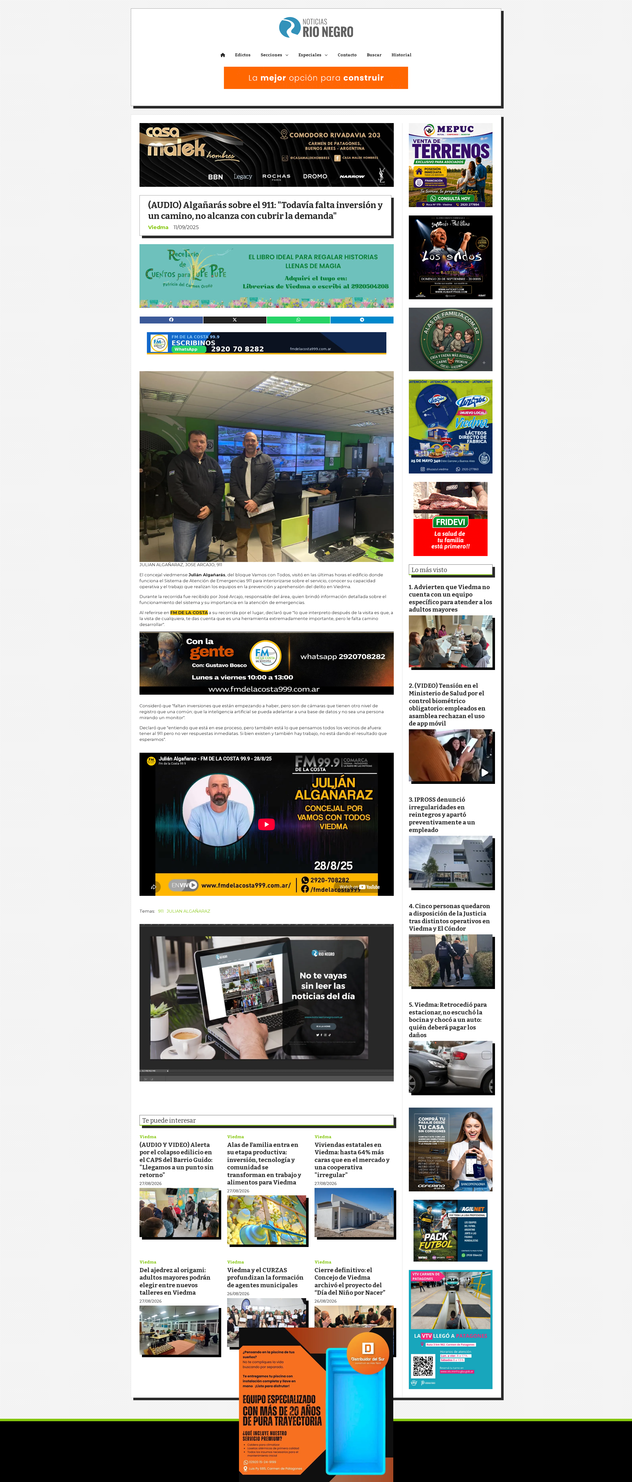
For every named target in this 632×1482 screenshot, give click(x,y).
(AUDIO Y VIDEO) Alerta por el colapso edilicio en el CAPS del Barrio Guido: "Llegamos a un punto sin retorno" (176, 1160)
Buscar (374, 55)
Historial (402, 55)
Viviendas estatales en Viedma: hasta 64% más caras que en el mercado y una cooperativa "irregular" (352, 1160)
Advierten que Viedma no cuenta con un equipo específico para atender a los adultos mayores (450, 598)
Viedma (158, 227)
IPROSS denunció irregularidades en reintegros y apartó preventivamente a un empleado (442, 814)
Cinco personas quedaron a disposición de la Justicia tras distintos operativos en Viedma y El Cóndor (449, 917)
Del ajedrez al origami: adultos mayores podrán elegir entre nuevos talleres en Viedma (175, 1281)
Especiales (309, 55)
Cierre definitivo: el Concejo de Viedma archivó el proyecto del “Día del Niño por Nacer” (350, 1281)
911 (161, 911)
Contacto (347, 55)
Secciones (271, 55)
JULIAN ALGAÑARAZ (188, 911)
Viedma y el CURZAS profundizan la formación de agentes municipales (265, 1278)
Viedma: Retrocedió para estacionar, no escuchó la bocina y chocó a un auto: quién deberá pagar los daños (448, 1019)
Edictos (243, 55)
